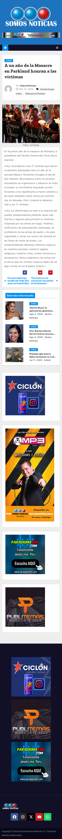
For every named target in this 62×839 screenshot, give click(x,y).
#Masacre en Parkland (35, 94)
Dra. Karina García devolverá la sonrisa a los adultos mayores (42, 333)
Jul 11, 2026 (35, 360)
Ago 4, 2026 (36, 314)
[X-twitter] (31, 817)
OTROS (9, 60)
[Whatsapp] (47, 817)
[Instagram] (22, 817)
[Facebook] (14, 817)
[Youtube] (39, 817)
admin (47, 360)
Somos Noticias (28, 85)
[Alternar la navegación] (57, 47)
